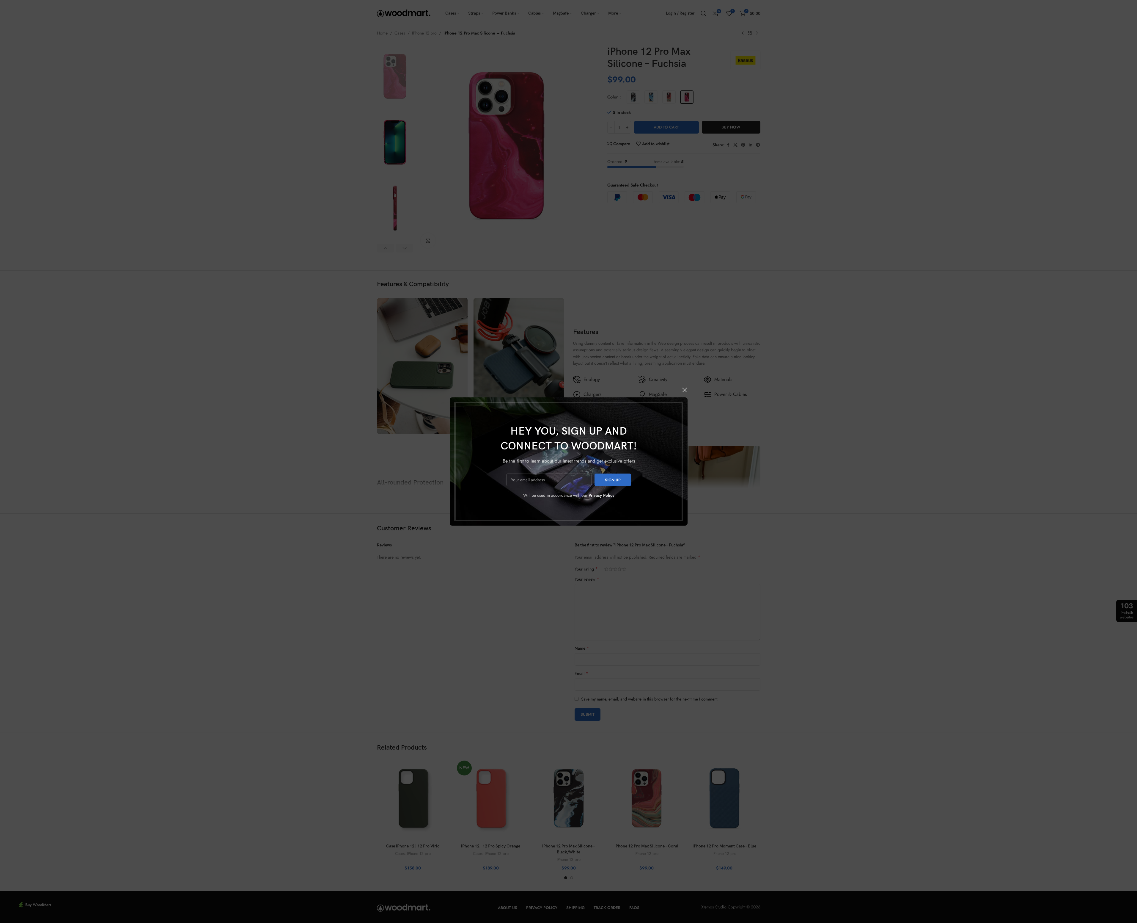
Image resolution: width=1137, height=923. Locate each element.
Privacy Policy (601, 495)
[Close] (684, 390)
